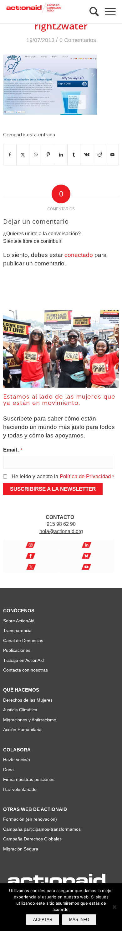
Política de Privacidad (85, 476)
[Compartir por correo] (112, 154)
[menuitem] (91, 12)
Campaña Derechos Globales (32, 838)
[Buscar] (91, 12)
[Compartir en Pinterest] (48, 154)
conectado (78, 255)
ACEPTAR (42, 919)
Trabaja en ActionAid (23, 660)
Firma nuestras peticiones (28, 779)
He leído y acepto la (63, 476)
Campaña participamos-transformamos (42, 829)
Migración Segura (20, 848)
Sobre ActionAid (18, 620)
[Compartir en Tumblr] (74, 154)
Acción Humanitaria (22, 729)
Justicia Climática (20, 709)
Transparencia (17, 630)
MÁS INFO (79, 919)
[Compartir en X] (23, 154)
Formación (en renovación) (30, 819)
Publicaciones (16, 650)
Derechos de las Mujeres (28, 700)
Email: (12, 450)
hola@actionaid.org (61, 531)
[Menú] (107, 12)
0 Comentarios (77, 40)
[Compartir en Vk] (86, 154)
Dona (8, 769)
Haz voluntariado (20, 789)
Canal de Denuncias (23, 640)
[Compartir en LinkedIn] (61, 154)
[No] (114, 907)
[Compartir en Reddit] (99, 154)
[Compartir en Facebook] (9, 154)
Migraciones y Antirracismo (29, 719)
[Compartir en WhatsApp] (35, 154)
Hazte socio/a (16, 759)
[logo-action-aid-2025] (33, 11)
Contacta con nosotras (25, 669)
